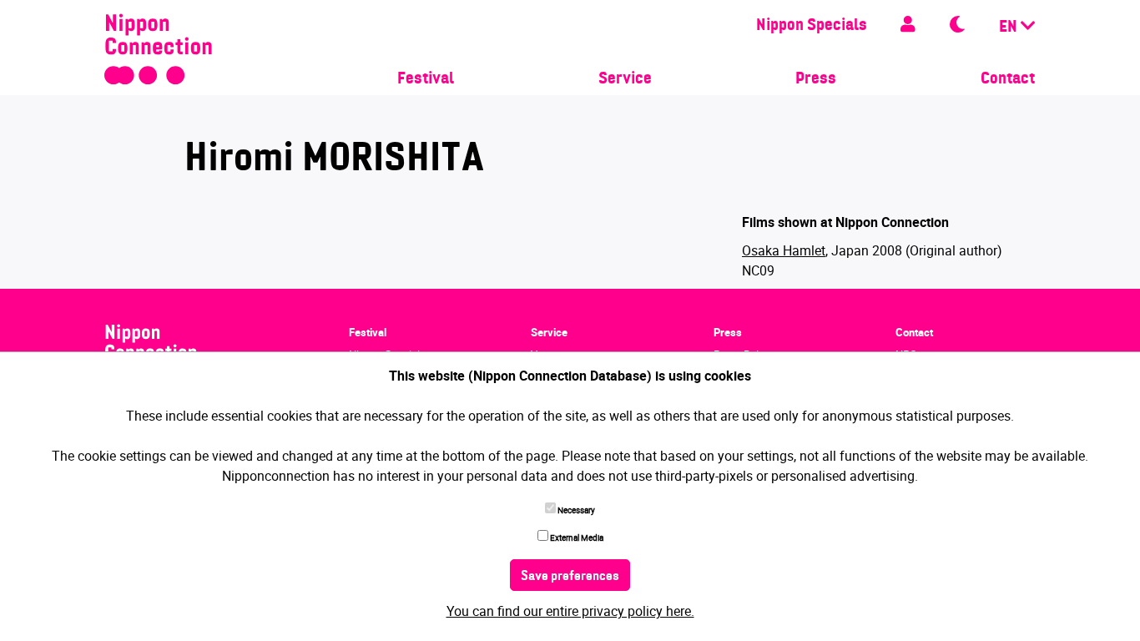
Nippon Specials (811, 26)
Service (625, 79)
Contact (1008, 79)
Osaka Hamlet (783, 250)
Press (815, 79)
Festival (425, 79)
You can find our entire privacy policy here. (570, 611)
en (1010, 27)
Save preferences (570, 576)
